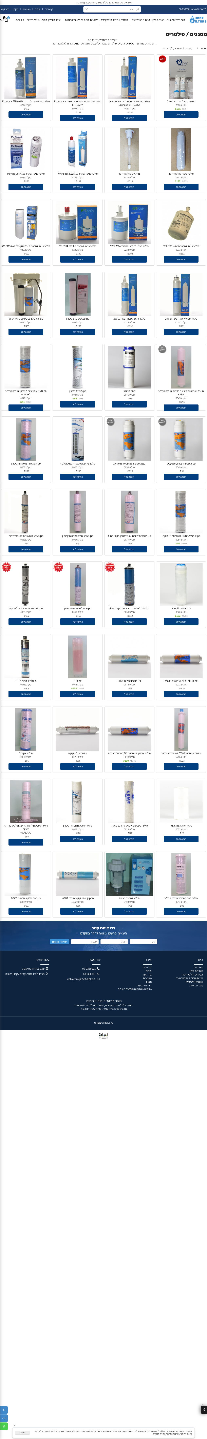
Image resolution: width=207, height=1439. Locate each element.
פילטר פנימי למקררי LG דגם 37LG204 (77, 246)
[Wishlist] (2, 20)
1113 (178, 177)
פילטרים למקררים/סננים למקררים (98, 43)
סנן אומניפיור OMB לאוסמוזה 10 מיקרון (181, 536)
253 (79, 326)
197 (27, 905)
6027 (74, 108)
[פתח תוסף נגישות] (204, 1410)
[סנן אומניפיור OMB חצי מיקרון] (26, 460)
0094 (74, 322)
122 (30, 402)
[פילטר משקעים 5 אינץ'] (181, 822)
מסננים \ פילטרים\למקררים (115, 20)
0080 (22, 757)
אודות (37, 9)
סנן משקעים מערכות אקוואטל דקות (26, 536)
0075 (74, 684)
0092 (22, 322)
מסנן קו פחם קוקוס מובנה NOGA (78, 898)
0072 (126, 684)
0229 (74, 249)
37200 (178, 322)
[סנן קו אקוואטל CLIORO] (129, 677)
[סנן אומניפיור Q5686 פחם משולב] (129, 460)
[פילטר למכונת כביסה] (129, 894)
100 (127, 760)
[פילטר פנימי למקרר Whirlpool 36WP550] (77, 170)
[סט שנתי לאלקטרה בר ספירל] (181, 98)
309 (27, 688)
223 (186, 181)
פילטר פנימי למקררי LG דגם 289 (181, 318)
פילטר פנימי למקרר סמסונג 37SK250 (181, 246)
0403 (126, 902)
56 (75, 398)
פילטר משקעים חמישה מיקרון (77, 825)
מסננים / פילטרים (186, 34)
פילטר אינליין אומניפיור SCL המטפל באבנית (129, 753)
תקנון (15, 9)
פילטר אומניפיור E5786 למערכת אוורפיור (181, 753)
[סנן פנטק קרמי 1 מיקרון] (78, 315)
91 (23, 402)
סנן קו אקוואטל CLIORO (129, 681)
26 (79, 833)
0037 (126, 539)
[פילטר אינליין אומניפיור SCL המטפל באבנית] (129, 750)
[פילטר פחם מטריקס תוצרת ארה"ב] (181, 894)
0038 (126, 612)
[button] (181, 114)
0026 (74, 467)
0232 (126, 249)
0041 (178, 902)
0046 (126, 394)
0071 (178, 684)
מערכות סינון (158, 20)
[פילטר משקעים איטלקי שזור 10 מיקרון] (129, 822)
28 (183, 833)
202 (186, 616)
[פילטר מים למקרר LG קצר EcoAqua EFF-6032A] (25, 98)
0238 (74, 177)
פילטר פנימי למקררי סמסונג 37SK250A (129, 246)
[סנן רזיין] (77, 677)
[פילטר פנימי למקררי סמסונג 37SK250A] (129, 243)
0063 (22, 612)
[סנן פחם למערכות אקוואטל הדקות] (25, 605)
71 (131, 398)
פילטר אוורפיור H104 (26, 681)
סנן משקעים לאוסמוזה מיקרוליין (77, 536)
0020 (178, 612)
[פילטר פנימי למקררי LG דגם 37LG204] (77, 243)
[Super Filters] (196, 18)
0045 (178, 398)
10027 (23, 902)
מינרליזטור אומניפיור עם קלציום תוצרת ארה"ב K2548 (181, 392)
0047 (74, 394)
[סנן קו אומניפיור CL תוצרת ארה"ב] (181, 677)
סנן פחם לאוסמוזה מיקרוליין (77, 608)
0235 (22, 177)
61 (131, 688)
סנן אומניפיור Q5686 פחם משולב (129, 463)
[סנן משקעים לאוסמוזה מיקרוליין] (78, 532)
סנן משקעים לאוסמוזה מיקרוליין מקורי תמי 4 (129, 536)
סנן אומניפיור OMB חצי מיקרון (26, 463)
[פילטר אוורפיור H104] (25, 677)
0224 (22, 105)
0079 (74, 757)
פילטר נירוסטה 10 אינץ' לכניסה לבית (77, 463)
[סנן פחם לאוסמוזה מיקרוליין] (78, 605)
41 (131, 833)
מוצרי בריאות (33, 20)
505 (178, 109)
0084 (22, 832)
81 (131, 905)
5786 (178, 757)
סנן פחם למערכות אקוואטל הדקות (26, 608)
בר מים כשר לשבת (141, 20)
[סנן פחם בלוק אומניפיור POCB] (25, 894)
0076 (22, 684)
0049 (178, 467)
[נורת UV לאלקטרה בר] (129, 170)
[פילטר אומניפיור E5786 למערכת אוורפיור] (181, 750)
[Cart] (6, 20)
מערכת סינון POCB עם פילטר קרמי (26, 318)
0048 (22, 398)
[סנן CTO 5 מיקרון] (77, 387)
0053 (22, 467)
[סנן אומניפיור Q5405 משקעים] (181, 460)
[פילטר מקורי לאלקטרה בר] (181, 170)
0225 (126, 322)
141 (134, 760)
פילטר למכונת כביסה (129, 898)
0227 (22, 249)
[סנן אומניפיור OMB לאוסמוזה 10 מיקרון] (181, 532)
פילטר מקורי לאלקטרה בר (181, 173)
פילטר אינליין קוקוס (77, 753)
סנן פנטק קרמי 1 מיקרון (77, 318)
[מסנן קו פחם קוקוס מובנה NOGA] (77, 894)
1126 (126, 177)
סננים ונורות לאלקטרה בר (65, 43)
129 (183, 688)
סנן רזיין (77, 681)
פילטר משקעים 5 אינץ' (181, 825)
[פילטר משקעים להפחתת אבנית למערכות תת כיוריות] (25, 822)
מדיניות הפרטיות (159, 1434)
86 (79, 760)
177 (27, 471)
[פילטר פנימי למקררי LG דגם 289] (181, 315)
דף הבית (49, 9)
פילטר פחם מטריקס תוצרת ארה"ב (181, 898)
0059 (22, 539)
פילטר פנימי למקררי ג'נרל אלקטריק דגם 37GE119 (25, 246)
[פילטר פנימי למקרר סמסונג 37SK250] (181, 243)
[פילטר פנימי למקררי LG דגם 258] (129, 315)
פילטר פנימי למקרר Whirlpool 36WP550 (78, 173)
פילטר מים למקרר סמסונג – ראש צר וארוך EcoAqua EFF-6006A (129, 103)
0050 (126, 467)
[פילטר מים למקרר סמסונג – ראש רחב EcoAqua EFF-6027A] (77, 98)
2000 (178, 105)
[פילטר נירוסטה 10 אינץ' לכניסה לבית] (78, 460)
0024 (74, 829)
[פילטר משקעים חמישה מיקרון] (77, 822)
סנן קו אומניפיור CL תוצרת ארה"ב (181, 681)
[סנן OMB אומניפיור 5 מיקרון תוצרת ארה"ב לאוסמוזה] (25, 387)
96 (81, 398)
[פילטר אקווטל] (25, 750)
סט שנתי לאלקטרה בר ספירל (181, 101)
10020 (75, 902)
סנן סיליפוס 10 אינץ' (181, 608)
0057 (74, 539)
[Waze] (4, 1419)
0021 (178, 829)
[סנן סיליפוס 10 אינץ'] (181, 605)
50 (27, 836)
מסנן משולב (129, 391)
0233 (178, 249)
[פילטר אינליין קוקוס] (77, 750)
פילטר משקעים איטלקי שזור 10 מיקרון (129, 825)
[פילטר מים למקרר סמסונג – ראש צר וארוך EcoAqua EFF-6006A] (129, 98)
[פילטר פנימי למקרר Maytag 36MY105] (26, 170)
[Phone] (4, 1411)
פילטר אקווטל (26, 753)
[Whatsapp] (4, 1427)
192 (131, 112)
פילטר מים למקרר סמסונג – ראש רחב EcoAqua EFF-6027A (77, 103)
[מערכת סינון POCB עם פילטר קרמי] (25, 315)
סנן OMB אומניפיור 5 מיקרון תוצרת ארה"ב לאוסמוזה (25, 392)
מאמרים (26, 9)
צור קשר (5, 9)
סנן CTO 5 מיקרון (77, 391)
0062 (74, 612)
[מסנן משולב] (129, 387)
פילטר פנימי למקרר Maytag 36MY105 (26, 173)
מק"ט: (184, 105)
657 (186, 109)
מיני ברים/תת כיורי (176, 20)
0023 (126, 829)
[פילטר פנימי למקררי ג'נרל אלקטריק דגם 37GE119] (25, 243)
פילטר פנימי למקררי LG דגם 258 (129, 318)
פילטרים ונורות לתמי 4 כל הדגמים (81, 20)
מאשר (22, 1433)
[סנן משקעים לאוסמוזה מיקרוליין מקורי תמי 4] (129, 532)
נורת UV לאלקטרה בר (129, 173)
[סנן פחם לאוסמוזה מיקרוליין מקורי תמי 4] (129, 605)
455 (27, 326)
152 (178, 616)
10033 (126, 108)
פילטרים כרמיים (127, 43)
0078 (126, 757)
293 (79, 471)
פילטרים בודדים (146, 43)
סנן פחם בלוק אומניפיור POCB (26, 898)
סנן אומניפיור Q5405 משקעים (181, 463)
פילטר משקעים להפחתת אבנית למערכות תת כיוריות (26, 827)
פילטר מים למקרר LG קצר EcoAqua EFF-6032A (26, 101)
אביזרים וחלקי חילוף (52, 20)
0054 (178, 539)
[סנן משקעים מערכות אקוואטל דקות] (25, 532)
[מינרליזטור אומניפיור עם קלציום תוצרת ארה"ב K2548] (181, 387)
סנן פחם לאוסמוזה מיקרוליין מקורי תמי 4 (129, 608)
